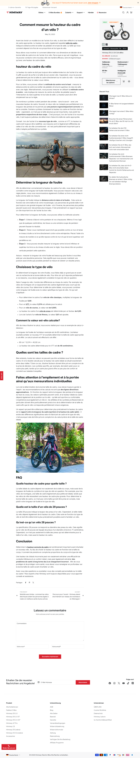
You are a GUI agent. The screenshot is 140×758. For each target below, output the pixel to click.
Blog (51, 710)
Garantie (53, 720)
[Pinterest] (29, 582)
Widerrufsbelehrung (57, 726)
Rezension (102, 12)
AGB (51, 707)
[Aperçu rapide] (129, 81)
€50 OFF (2, 376)
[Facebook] (25, 582)
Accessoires (10, 736)
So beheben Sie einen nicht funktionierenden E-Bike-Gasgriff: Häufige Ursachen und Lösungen (121, 138)
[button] (131, 12)
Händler (91, 12)
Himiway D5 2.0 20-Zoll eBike (112, 53)
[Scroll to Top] (136, 747)
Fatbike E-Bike (11, 710)
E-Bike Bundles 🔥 (55, 12)
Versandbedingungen (57, 723)
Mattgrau (107, 44)
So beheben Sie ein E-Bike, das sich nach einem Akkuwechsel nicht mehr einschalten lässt (120, 147)
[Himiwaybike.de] (14, 12)
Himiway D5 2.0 (11, 713)
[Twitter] (33, 582)
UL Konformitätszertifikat (103, 720)
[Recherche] (123, 12)
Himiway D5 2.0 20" (13, 720)
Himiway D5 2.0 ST (13, 717)
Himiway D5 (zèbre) (13, 730)
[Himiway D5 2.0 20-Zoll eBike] (116, 32)
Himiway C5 (10, 726)
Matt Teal (103, 44)
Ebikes (41, 12)
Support (80, 12)
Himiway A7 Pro (12, 723)
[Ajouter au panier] (124, 81)
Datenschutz (98, 713)
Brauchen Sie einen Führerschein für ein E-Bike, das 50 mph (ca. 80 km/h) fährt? (121, 121)
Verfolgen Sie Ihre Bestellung (60, 739)
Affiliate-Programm (57, 743)
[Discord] (133, 683)
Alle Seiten (53, 713)
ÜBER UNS (97, 707)
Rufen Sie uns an (9, 748)
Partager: (19, 582)
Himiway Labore (99, 717)
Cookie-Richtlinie (100, 710)
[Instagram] (114, 683)
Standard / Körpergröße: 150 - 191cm (114, 48)
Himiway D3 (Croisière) (14, 733)
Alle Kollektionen (12, 707)
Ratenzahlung (55, 736)
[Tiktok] (128, 683)
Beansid (53, 717)
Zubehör (68, 12)
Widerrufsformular (56, 730)
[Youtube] (123, 683)
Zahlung (53, 733)
